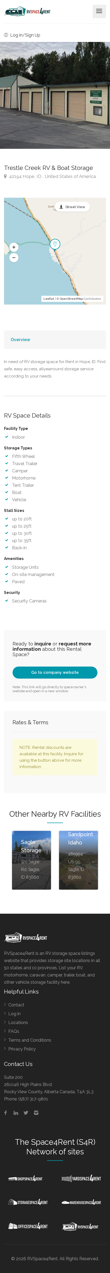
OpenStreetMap (71, 299)
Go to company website (55, 672)
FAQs (13, 1031)
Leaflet (49, 299)
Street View (75, 207)
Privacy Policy (22, 1049)
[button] (13, 247)
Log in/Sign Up (24, 35)
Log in (14, 1013)
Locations (18, 1022)
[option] (55, 95)
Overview (20, 339)
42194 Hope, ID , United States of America (52, 176)
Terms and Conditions (29, 1040)
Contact (16, 1004)
